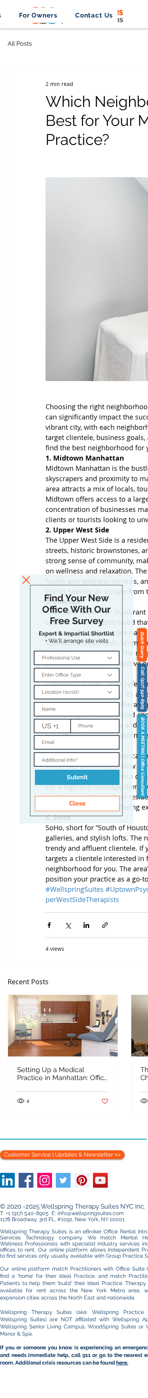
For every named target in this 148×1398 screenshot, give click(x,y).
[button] (26, 580)
